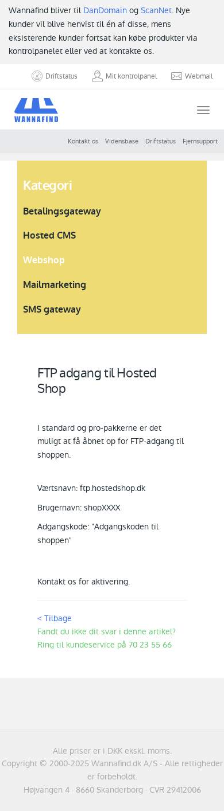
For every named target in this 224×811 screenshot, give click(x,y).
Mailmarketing (54, 285)
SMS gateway (52, 309)
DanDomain (105, 10)
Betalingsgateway (62, 211)
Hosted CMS (49, 235)
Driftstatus (160, 141)
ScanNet (156, 10)
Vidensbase (121, 141)
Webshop (44, 260)
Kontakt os (83, 141)
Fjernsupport (200, 141)
